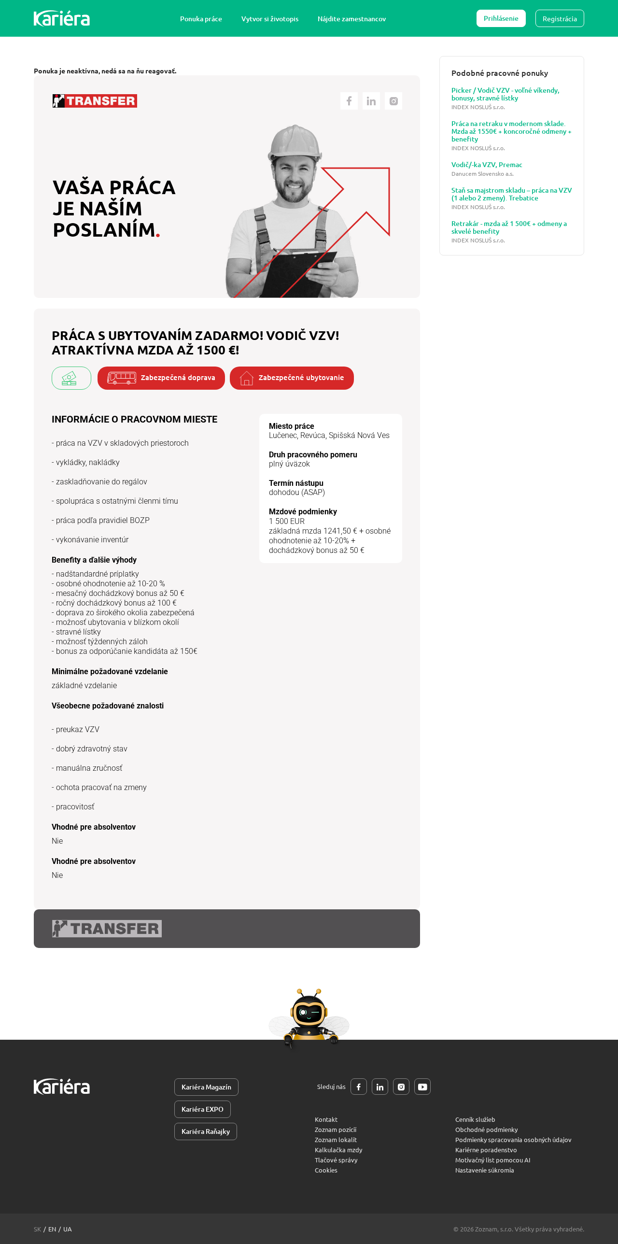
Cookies (326, 1170)
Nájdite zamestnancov (352, 18)
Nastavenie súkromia (484, 1170)
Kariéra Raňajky (206, 1131)
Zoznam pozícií (335, 1129)
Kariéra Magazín (206, 1086)
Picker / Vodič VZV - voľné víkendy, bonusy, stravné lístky (505, 94)
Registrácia (560, 18)
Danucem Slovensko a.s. (482, 173)
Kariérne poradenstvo (486, 1149)
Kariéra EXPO (203, 1109)
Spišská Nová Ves (359, 435)
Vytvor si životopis (269, 18)
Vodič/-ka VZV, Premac (486, 165)
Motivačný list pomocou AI (493, 1160)
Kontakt (326, 1119)
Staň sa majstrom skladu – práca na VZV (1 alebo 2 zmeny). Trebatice (511, 194)
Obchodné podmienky (486, 1129)
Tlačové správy (336, 1160)
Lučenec (283, 435)
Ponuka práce (201, 18)
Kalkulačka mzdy (338, 1149)
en (52, 1229)
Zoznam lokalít (336, 1139)
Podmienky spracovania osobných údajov (513, 1139)
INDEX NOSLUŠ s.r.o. (478, 107)
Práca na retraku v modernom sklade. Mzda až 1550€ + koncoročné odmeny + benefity (511, 131)
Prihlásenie (501, 18)
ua (67, 1229)
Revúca (312, 435)
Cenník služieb (475, 1119)
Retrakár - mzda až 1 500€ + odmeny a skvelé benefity (509, 227)
